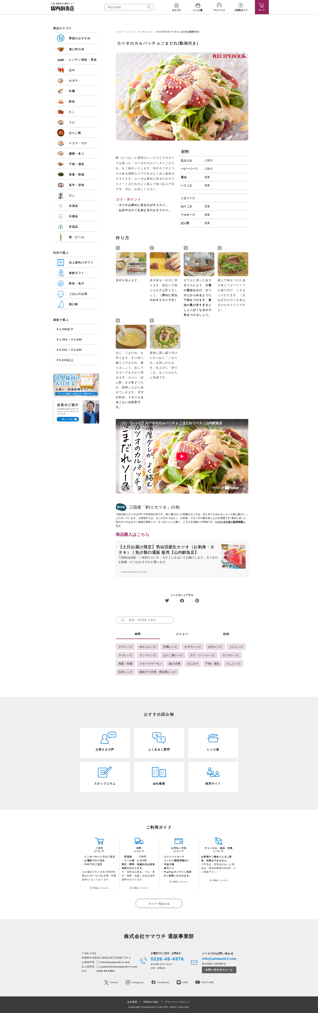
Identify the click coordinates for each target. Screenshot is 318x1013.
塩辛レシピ (125, 671)
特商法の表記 (151, 1002)
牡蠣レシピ (170, 646)
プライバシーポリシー (177, 1002)
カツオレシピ (145, 31)
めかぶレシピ (147, 646)
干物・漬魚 (212, 663)
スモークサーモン (150, 663)
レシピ (130, 31)
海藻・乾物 (125, 663)
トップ (119, 31)
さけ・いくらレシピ (202, 655)
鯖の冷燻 (174, 663)
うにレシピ (236, 646)
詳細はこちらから (101, 888)
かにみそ (192, 663)
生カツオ (186, 160)
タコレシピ (125, 655)
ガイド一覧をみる (159, 903)
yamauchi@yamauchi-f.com (119, 966)
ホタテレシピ (192, 646)
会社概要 (132, 1002)
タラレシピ (125, 646)
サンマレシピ (147, 655)
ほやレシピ (215, 646)
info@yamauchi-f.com (115, 962)
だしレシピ (233, 663)
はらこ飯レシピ (173, 655)
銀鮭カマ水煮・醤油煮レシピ (157, 671)
